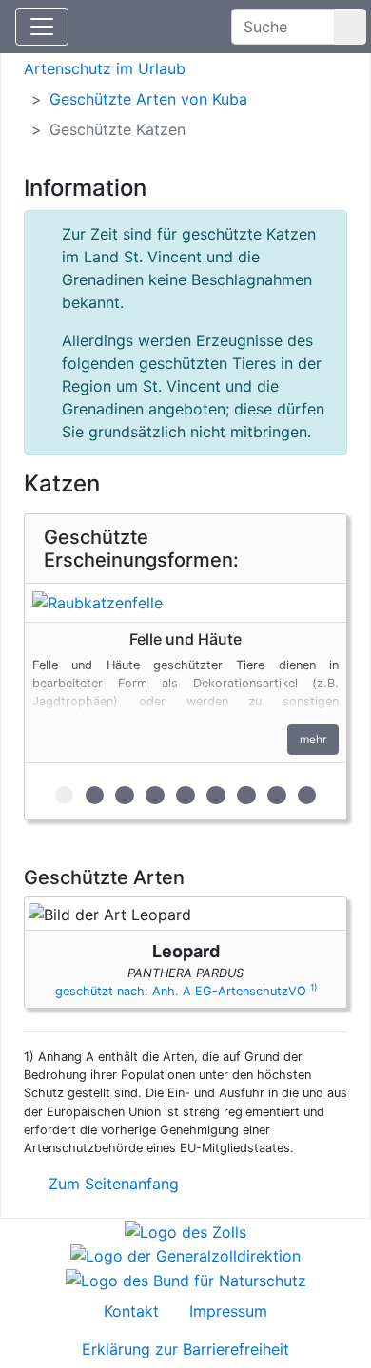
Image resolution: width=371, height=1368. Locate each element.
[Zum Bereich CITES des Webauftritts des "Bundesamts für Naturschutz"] (186, 1278)
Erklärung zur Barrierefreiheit (185, 1348)
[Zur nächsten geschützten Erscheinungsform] (185, 602)
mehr (313, 739)
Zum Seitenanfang (111, 1183)
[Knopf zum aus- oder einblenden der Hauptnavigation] (41, 27)
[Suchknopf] (350, 27)
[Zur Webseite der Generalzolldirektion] (185, 1254)
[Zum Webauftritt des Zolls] (185, 1230)
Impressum (228, 1310)
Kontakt (131, 1310)
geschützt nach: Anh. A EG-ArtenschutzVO (186, 991)
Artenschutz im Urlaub (105, 68)
